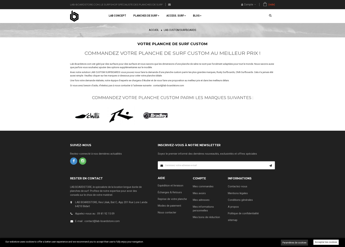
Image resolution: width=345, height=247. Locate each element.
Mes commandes (203, 186)
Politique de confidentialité (243, 213)
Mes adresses (201, 200)
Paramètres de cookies (294, 242)
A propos (233, 206)
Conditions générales (240, 200)
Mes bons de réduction (206, 217)
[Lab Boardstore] (74, 16)
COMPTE (199, 178)
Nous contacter (167, 212)
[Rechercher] (270, 15)
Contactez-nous (237, 186)
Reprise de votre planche (172, 199)
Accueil (154, 30)
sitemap (232, 220)
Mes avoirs (199, 193)
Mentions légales (238, 193)
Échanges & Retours (170, 192)
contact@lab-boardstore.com (102, 221)
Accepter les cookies (326, 242)
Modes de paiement (169, 205)
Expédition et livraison (170, 185)
